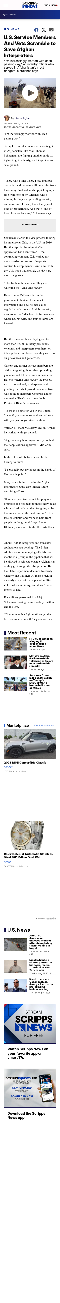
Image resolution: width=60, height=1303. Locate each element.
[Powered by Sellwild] (51, 918)
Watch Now (50, 5)
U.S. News (12, 29)
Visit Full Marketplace (45, 725)
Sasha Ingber (22, 118)
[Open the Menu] (5, 5)
